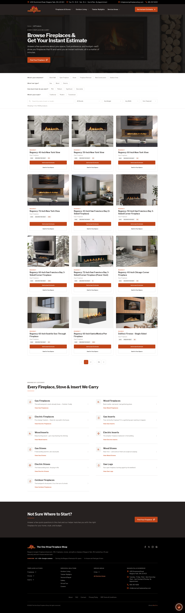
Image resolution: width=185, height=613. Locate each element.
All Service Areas (99, 576)
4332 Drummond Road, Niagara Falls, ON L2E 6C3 (47, 2)
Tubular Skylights (98, 9)
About (71, 597)
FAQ (76, 597)
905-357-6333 (153, 2)
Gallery (63, 580)
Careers (63, 586)
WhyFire (155, 605)
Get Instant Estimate (145, 9)
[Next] (104, 362)
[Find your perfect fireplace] (179, 607)
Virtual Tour (64, 583)
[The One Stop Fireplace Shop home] (34, 9)
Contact (83, 597)
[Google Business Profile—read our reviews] (156, 547)
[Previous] (81, 362)
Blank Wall (53, 77)
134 (99, 362)
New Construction (100, 77)
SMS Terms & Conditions (108, 597)
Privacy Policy (93, 597)
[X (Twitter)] (149, 547)
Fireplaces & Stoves (63, 9)
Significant (69, 89)
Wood (57, 83)
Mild (52, 89)
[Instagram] (153, 547)
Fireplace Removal (85, 77)
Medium (59, 89)
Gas (51, 83)
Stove (74, 77)
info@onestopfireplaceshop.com (132, 2)
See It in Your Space (48, 167)
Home (29, 26)
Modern (62, 94)
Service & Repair (66, 577)
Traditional (53, 94)
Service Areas (113, 9)
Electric (65, 83)
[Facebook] (145, 547)
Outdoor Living (81, 9)
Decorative (79, 89)
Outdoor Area (114, 77)
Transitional (71, 94)
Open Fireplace (64, 77)
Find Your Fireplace (37, 60)
